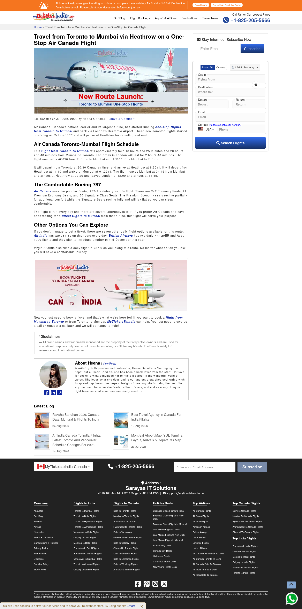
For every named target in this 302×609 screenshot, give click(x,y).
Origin (202, 74)
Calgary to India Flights (244, 562)
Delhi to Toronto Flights (124, 510)
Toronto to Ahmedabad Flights (88, 526)
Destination (205, 87)
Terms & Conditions (43, 537)
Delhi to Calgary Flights (124, 542)
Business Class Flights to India (168, 510)
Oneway (221, 67)
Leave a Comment (121, 119)
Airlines (37, 526)
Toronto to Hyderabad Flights (88, 521)
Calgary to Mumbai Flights (86, 569)
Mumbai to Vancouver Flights (127, 537)
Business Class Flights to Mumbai (170, 524)
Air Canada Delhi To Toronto (207, 564)
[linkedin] (53, 393)
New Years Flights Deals (165, 566)
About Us (38, 510)
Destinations (189, 18)
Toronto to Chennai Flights (87, 564)
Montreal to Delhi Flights (85, 542)
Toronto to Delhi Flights (85, 516)
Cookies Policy (41, 564)
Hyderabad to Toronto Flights (127, 526)
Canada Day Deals (162, 550)
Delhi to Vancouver (122, 532)
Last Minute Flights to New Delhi (169, 534)
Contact (219, 124)
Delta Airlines (199, 537)
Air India (40, 235)
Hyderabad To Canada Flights (247, 521)
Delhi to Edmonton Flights (126, 558)
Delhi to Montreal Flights (125, 553)
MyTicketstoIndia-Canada (66, 466)
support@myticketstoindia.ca (185, 493)
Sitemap (38, 521)
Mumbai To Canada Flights (246, 516)
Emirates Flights (201, 542)
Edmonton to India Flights (245, 546)
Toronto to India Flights (244, 572)
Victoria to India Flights (244, 556)
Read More (201, 5)
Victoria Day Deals (162, 545)
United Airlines (200, 548)
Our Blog (119, 18)
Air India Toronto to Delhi (205, 569)
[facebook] (47, 393)
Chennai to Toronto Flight (125, 548)
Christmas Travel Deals (164, 561)
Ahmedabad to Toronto (124, 521)
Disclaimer (39, 558)
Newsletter (39, 532)
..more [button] (131, 606)
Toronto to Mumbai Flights (86, 510)
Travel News (210, 18)
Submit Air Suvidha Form (227, 5)
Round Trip (208, 67)
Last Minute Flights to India (166, 529)
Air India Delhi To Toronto (205, 574)
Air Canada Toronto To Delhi (207, 558)
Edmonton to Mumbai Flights (88, 553)
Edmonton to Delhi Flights (86, 548)
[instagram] (59, 393)
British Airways (121, 235)
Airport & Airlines (165, 18)
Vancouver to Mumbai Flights (88, 558)
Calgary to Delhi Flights (85, 537)
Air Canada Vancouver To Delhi (208, 553)
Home (38, 27)
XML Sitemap (40, 553)
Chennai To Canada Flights (246, 532)
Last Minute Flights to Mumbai (168, 540)
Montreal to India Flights (244, 551)
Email (201, 112)
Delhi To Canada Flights (244, 510)
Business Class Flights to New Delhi (168, 517)
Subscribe (252, 48)
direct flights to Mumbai (81, 216)
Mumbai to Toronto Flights (126, 516)
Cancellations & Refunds (46, 542)
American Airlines (201, 526)
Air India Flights (200, 521)
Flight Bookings (140, 18)
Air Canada (42, 191)
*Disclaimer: (49, 336)
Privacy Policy (41, 548)
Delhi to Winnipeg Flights (125, 564)
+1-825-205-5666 (249, 20)
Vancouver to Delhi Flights (86, 532)
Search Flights (232, 142)
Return (240, 99)
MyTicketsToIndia (121, 321)
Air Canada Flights (202, 510)
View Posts (109, 363)
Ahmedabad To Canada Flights (248, 526)
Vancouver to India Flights (245, 567)
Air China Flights (201, 516)
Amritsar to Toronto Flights (126, 569)
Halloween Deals (161, 556)
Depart (202, 99)
